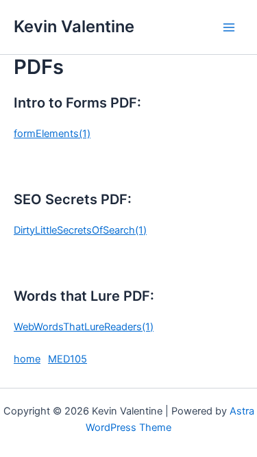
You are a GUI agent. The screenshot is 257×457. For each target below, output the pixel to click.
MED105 (67, 359)
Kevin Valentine (74, 26)
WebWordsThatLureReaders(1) (84, 327)
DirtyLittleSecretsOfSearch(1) (80, 230)
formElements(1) (52, 133)
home (27, 359)
